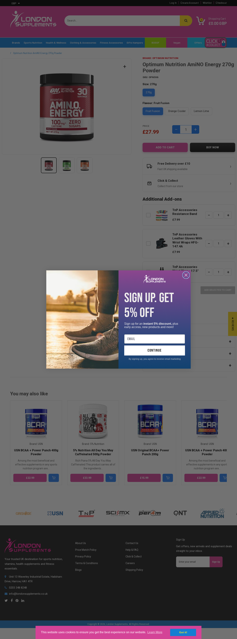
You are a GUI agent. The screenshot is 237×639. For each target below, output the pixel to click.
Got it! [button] (183, 632)
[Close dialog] (186, 275)
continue (155, 350)
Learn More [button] (154, 632)
